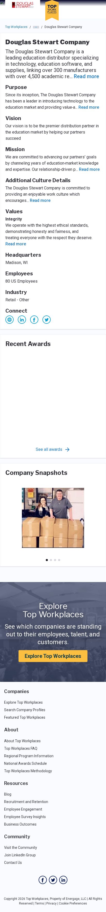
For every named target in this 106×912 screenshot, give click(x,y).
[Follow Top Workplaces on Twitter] (53, 880)
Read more (86, 76)
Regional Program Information (29, 756)
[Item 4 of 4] (59, 560)
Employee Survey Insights (25, 817)
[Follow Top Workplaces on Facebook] (43, 880)
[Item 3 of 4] (55, 560)
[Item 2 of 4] (51, 560)
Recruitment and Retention (26, 802)
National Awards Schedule (25, 763)
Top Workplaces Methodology (28, 771)
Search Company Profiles (24, 710)
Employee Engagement (23, 809)
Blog (7, 794)
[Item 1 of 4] (47, 560)
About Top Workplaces (22, 741)
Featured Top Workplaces (24, 717)
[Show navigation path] (36, 27)
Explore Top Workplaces (53, 656)
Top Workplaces (16, 27)
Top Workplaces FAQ (20, 748)
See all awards (49, 449)
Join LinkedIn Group (20, 855)
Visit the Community (20, 847)
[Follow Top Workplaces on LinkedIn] (63, 880)
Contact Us (13, 862)
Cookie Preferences (73, 903)
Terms (39, 903)
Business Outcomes (20, 824)
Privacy (51, 903)
